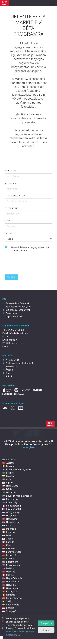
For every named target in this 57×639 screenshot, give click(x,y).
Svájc (9, 601)
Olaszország (12, 588)
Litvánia (10, 558)
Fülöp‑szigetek (14, 509)
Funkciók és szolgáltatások (20, 363)
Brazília (10, 472)
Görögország (13, 512)
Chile (8, 479)
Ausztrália (11, 459)
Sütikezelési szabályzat (18, 310)
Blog (8, 373)
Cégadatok (11, 313)
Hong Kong (12, 518)
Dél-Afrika (11, 492)
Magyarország (13, 565)
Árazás (9, 369)
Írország (10, 532)
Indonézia (11, 528)
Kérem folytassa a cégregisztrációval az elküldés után (30, 249)
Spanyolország (14, 598)
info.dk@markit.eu (18, 333)
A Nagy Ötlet (12, 359)
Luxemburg (12, 561)
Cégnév (8, 221)
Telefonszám (11, 208)
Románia (10, 594)
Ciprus (9, 482)
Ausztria (10, 462)
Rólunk (9, 376)
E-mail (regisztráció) (15, 196)
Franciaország (13, 505)
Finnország (12, 502)
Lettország (11, 555)
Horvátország (13, 522)
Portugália (11, 591)
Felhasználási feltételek (17, 303)
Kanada (10, 542)
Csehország (12, 486)
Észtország (12, 499)
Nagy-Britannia (14, 578)
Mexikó (10, 575)
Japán (9, 538)
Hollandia (11, 515)
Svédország (12, 604)
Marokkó (10, 571)
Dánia (9, 489)
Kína (8, 545)
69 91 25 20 (17, 329)
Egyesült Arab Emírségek (19, 495)
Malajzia (10, 568)
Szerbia (10, 608)
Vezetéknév (10, 171)
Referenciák (12, 366)
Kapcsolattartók (14, 316)
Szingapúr (11, 611)
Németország (13, 581)
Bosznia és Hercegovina (18, 469)
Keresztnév (10, 183)
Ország (8, 233)
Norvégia (11, 584)
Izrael (9, 535)
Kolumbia (11, 548)
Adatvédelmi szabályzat (18, 306)
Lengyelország (14, 551)
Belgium (10, 466)
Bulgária (10, 476)
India (8, 525)
